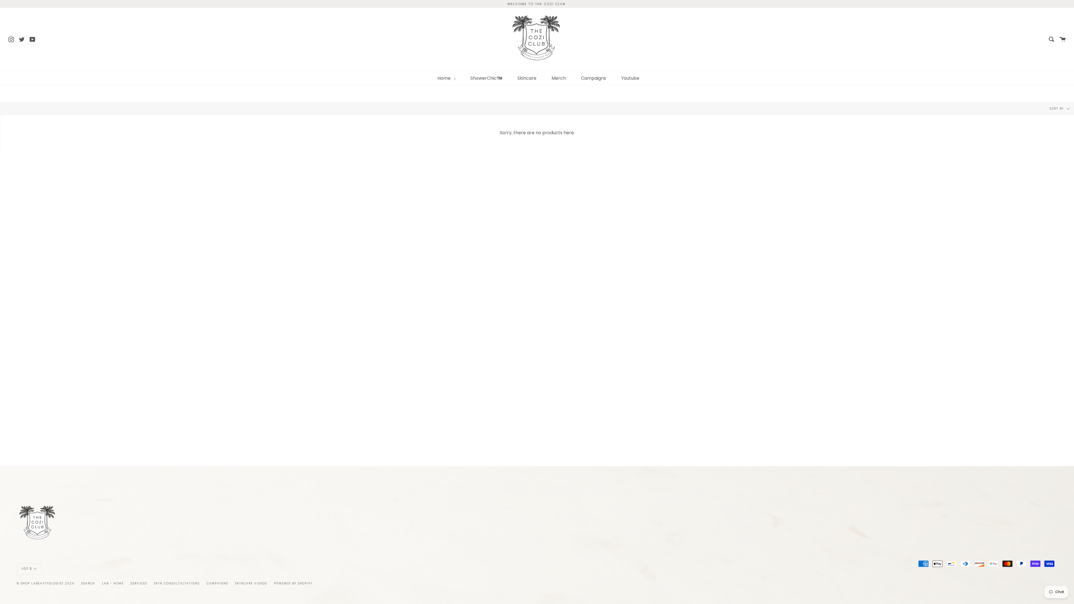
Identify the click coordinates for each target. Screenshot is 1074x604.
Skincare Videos (251, 583)
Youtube (630, 78)
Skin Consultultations (177, 583)
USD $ (27, 569)
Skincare (526, 78)
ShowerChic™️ (486, 78)
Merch (559, 78)
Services (139, 583)
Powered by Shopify (293, 583)
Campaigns (593, 78)
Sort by (1057, 109)
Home (444, 78)
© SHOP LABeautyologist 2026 (45, 583)
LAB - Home (113, 583)
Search (88, 583)
